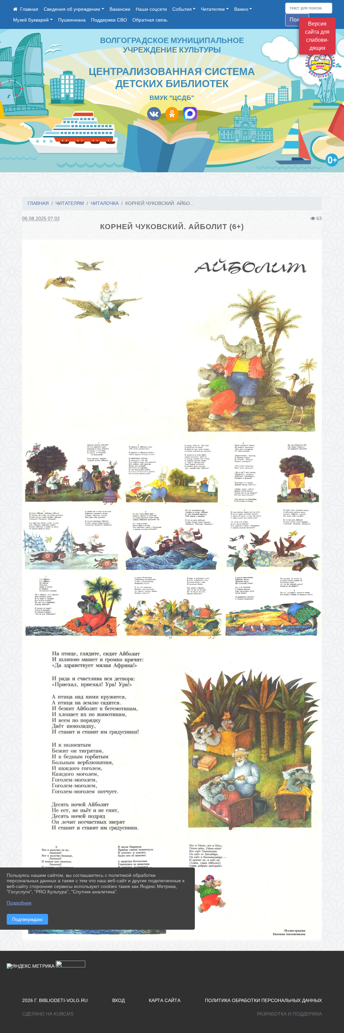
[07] (272, 539)
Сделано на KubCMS (48, 1014)
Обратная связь (149, 20)
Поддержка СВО (109, 20)
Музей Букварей (31, 20)
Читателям (213, 9)
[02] (72, 472)
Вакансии (120, 9)
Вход (118, 1000)
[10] (272, 606)
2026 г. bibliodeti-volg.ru (55, 1000)
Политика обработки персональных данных (263, 1000)
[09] (172, 606)
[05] (72, 539)
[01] (172, 340)
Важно (241, 9)
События (182, 9)
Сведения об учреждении (72, 9)
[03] (172, 472)
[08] (72, 606)
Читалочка (105, 203)
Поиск (297, 20)
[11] (172, 740)
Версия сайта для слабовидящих (317, 36)
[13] (247, 890)
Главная (38, 203)
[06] (172, 539)
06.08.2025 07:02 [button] (41, 218)
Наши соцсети (151, 9)
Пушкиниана (72, 20)
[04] (272, 472)
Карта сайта (164, 1000)
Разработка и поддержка (289, 1014)
